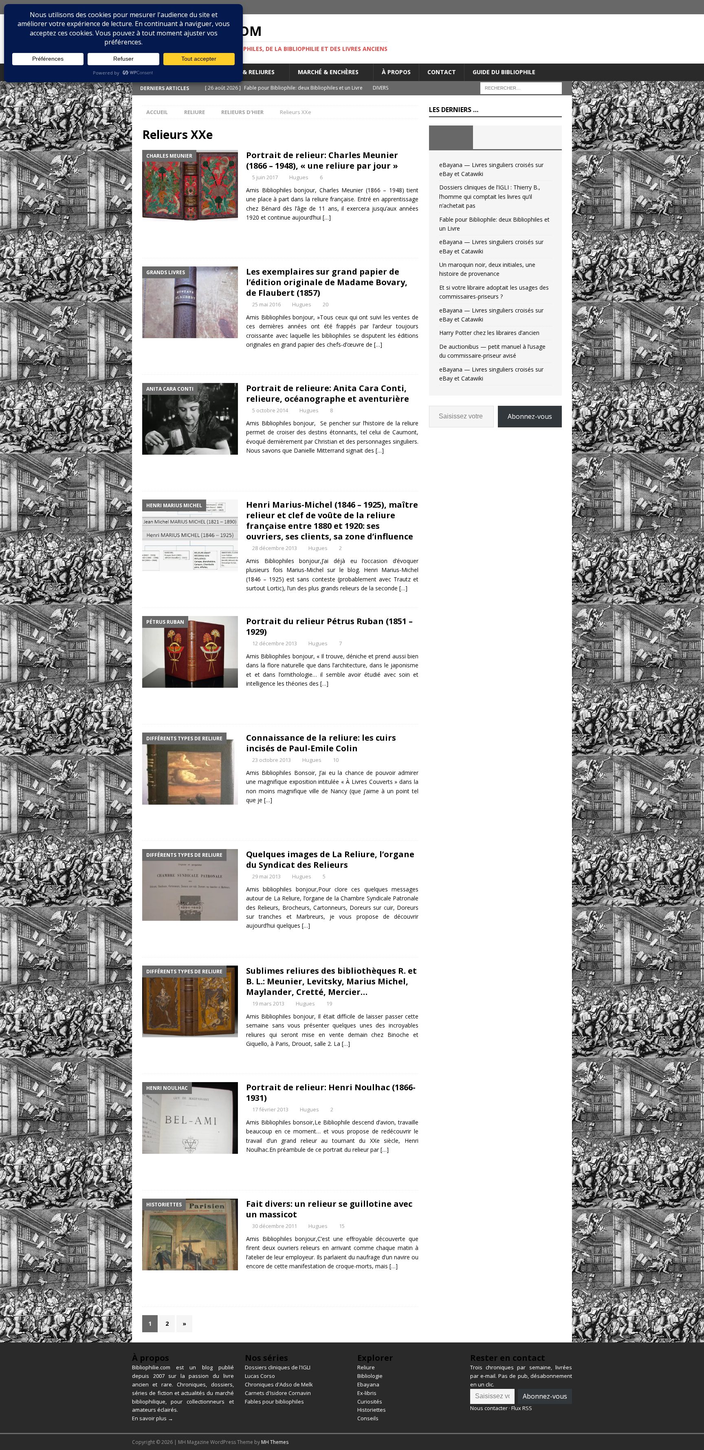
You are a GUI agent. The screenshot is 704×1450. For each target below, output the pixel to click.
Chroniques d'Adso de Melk (279, 1384)
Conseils (367, 1418)
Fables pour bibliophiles (274, 1401)
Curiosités (369, 1401)
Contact (441, 72)
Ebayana (368, 1384)
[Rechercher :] (521, 87)
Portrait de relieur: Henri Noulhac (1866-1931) (331, 1092)
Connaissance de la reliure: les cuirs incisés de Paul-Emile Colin (321, 743)
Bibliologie (370, 1376)
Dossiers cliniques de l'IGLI (277, 1367)
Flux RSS (521, 1408)
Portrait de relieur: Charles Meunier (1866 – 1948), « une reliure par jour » (322, 160)
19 (329, 1003)
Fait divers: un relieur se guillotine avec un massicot (329, 1209)
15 (342, 1226)
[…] (327, 217)
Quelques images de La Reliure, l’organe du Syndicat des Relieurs (330, 859)
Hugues (298, 177)
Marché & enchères (328, 72)
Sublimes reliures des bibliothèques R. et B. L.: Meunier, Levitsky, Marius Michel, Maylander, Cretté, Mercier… (331, 981)
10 (336, 760)
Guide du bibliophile (504, 72)
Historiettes (371, 1409)
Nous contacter (489, 1408)
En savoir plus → (152, 1418)
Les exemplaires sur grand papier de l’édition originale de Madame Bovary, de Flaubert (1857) (326, 282)
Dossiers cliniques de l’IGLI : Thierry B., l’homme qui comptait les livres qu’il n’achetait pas (489, 196)
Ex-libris (366, 1393)
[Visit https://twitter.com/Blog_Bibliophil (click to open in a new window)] (565, 7)
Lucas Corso (260, 1376)
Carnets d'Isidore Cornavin (278, 1393)
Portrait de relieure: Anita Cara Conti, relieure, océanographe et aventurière (327, 393)
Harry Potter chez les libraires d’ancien (489, 333)
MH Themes (274, 1442)
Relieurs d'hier (242, 112)
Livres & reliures (248, 72)
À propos (396, 72)
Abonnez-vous (530, 416)
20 (325, 304)
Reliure (194, 112)
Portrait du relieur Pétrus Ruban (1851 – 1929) (329, 626)
